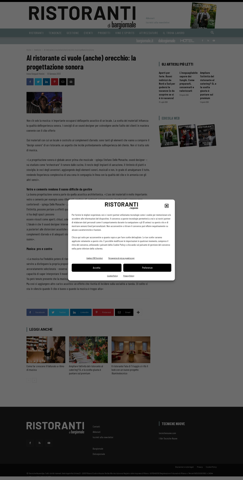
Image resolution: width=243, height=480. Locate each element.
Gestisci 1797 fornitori (94, 258)
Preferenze (147, 267)
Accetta (96, 267)
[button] (166, 206)
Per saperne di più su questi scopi (121, 258)
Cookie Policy (112, 275)
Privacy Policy (128, 275)
